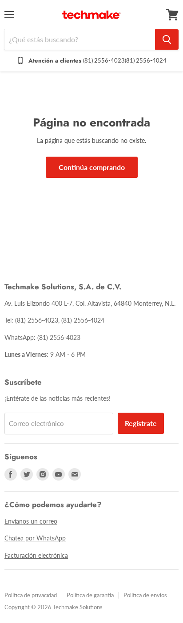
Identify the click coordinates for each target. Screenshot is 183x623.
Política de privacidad (30, 595)
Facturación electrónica (36, 555)
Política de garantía (90, 595)
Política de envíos (145, 595)
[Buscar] (167, 39)
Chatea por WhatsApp (35, 538)
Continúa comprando (92, 167)
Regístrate (141, 423)
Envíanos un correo (30, 521)
